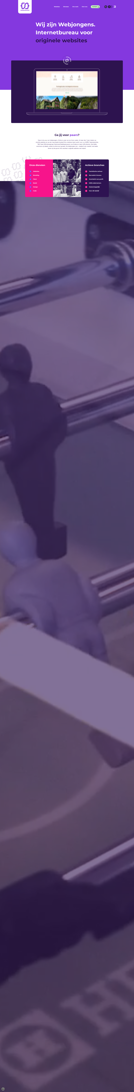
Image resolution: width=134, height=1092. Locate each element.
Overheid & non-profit (96, 179)
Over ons (84, 6)
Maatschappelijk (94, 187)
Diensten (66, 6)
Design (35, 187)
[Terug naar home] (25, 6)
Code (35, 191)
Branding (36, 175)
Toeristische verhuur (95, 171)
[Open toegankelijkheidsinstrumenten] (3, 1089)
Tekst (35, 179)
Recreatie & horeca (95, 175)
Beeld (35, 183)
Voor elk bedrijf (94, 191)
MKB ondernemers (95, 183)
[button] (115, 6)
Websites (57, 6)
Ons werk (75, 6)
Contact (94, 6)
